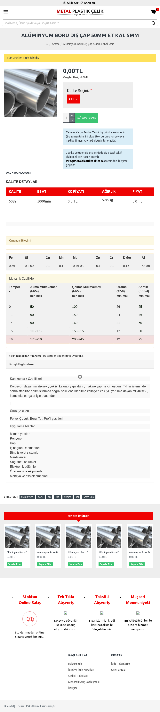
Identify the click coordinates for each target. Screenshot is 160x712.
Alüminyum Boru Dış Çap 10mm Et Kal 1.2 (140, 552)
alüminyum (27, 497)
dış (49, 497)
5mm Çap (89, 497)
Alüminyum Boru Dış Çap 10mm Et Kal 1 (48, 552)
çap (57, 497)
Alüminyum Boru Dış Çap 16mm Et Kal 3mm (110, 552)
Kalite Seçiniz (78, 90)
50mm (67, 497)
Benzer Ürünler (78, 516)
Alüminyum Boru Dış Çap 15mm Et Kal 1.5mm (79, 552)
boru (40, 497)
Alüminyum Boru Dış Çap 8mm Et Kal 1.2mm (18, 552)
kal (77, 497)
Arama (56, 44)
